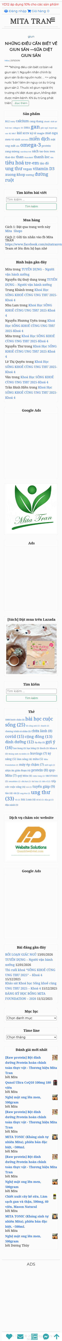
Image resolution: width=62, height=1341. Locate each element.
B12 (7, 121)
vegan (27, 169)
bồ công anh (33, 726)
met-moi (24, 139)
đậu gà (49, 800)
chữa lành (42, 731)
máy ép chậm (31, 764)
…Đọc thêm (20, 103)
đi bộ (40, 800)
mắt (13, 145)
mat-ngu (51, 133)
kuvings (38, 753)
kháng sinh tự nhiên (19, 754)
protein (46, 145)
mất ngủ (50, 765)
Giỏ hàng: (40, 11)
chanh (47, 121)
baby (13, 121)
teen (52, 151)
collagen (16, 128)
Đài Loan (28, 799)
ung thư (13, 168)
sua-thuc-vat (25, 151)
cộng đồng (38, 736)
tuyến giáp (44, 786)
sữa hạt (26, 781)
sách (35, 151)
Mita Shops (13, 231)
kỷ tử (33, 133)
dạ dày (40, 742)
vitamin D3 (43, 168)
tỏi (16, 793)
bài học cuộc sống (29, 722)
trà (29, 787)
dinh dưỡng (19, 741)
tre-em (32, 163)
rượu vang (39, 776)
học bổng (33, 748)
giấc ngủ (44, 128)
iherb (44, 748)
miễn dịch (39, 139)
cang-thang (36, 121)
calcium (22, 120)
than (20, 156)
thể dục (36, 781)
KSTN (26, 133)
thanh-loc (42, 156)
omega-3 (30, 144)
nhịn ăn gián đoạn (17, 770)
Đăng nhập (17, 11)
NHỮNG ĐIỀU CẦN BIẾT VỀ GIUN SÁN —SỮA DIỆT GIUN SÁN (31, 49)
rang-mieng (12, 151)
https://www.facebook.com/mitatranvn (33, 244)
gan (35, 126)
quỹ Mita (24, 775)
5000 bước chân (14, 719)
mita (38, 759)
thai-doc (10, 157)
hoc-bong (19, 748)
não (17, 146)
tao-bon (44, 151)
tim (51, 157)
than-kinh (28, 157)
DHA (27, 127)
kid (19, 133)
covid (14, 736)
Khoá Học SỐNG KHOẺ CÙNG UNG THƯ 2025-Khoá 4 (31, 295)
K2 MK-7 (12, 133)
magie (40, 133)
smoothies (14, 781)
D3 (22, 128)
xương (30, 174)
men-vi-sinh (12, 139)
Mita (7, 60)
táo (9, 793)
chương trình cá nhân (18, 731)
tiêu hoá (14, 162)
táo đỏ (44, 163)
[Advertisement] (31, 445)
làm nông (24, 759)
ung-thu (25, 793)
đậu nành (11, 804)
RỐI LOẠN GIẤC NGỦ (21, 954)
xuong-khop (15, 174)
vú (17, 800)
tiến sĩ (46, 781)
